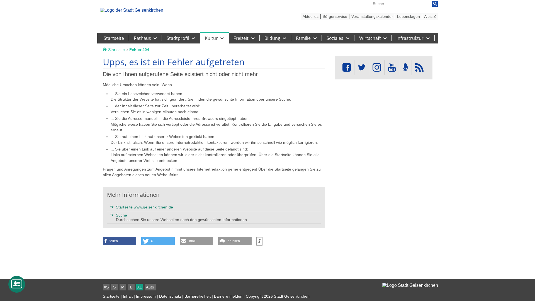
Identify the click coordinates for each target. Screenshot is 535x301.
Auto (150, 287)
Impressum (146, 296)
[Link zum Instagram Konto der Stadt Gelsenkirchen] (376, 67)
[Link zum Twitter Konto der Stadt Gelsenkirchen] (361, 67)
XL (139, 287)
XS (106, 287)
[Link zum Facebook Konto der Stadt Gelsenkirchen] (346, 67)
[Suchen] (435, 4)
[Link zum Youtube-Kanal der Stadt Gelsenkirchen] (392, 67)
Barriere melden (228, 296)
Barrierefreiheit (197, 296)
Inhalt (128, 296)
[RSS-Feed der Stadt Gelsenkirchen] (419, 67)
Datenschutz (170, 296)
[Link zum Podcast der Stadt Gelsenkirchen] (405, 67)
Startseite (111, 296)
